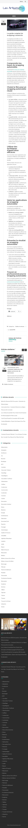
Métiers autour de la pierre (8, 558)
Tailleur (3, 589)
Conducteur (4, 487)
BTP (2, 464)
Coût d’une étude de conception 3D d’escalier (12, 418)
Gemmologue (4, 530)
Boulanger (3, 461)
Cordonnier (4, 492)
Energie (3, 512)
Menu (21, 1)
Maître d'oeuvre (5, 549)
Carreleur (3, 467)
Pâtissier (3, 567)
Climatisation (4, 481)
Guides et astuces (19, 326)
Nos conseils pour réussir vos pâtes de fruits (12, 437)
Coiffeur (3, 484)
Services (3, 587)
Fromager (3, 527)
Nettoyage (3, 564)
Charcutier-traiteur (6, 470)
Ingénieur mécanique (6, 538)
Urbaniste (3, 604)
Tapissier (3, 592)
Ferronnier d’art (5, 521)
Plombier (3, 572)
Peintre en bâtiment (6, 569)
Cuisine (3, 498)
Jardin (2, 544)
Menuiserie (4, 552)
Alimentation (4, 447)
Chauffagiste (4, 475)
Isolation (3, 541)
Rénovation (4, 581)
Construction (4, 490)
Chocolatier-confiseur (6, 478)
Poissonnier (4, 575)
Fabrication (4, 518)
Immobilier (3, 535)
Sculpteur (3, 584)
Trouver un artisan (5, 601)
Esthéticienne (4, 515)
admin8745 (12, 329)
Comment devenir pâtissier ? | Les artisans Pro (12, 434)
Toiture (3, 595)
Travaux (3, 598)
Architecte (3, 453)
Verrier (3, 606)
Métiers (3, 555)
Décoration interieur (6, 504)
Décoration (4, 501)
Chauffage (3, 473)
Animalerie (3, 450)
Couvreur (3, 495)
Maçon (2, 547)
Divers (2, 507)
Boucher (3, 458)
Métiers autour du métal (7, 561)
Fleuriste (3, 524)
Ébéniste (3, 510)
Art (2, 455)
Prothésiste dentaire (6, 578)
